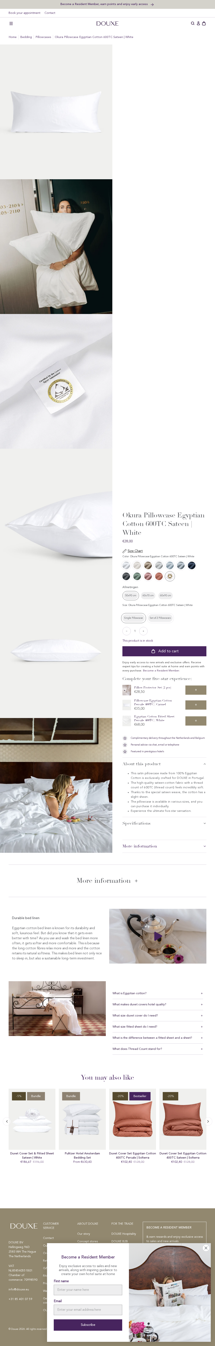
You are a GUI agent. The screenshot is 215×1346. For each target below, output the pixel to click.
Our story (83, 1233)
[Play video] (158, 936)
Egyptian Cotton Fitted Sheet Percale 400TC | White (154, 718)
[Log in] (198, 23)
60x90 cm (165, 595)
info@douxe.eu (19, 1289)
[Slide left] (208, 1121)
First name (61, 1281)
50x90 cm (130, 595)
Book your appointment (24, 13)
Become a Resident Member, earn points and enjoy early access (104, 4)
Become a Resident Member (161, 670)
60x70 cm (148, 595)
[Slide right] (7, 1121)
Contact (50, 13)
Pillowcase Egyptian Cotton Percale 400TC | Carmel (153, 702)
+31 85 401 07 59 (20, 1299)
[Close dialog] (206, 1248)
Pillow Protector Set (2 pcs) (152, 687)
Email (58, 1301)
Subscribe (88, 1325)
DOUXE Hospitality (123, 1233)
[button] (11, 23)
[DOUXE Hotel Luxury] (107, 23)
